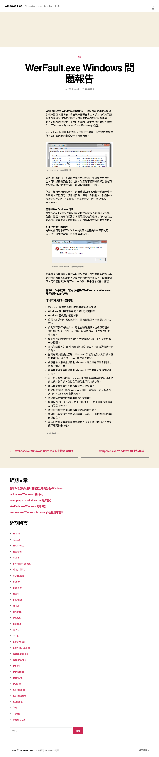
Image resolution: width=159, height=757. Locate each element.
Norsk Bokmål (20, 653)
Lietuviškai (19, 641)
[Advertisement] (79, 29)
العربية (16, 539)
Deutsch (17, 587)
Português (18, 671)
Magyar (17, 617)
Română (17, 677)
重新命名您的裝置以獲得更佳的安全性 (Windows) (37, 488)
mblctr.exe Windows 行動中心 (26, 494)
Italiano (17, 623)
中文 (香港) (19, 569)
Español (17, 551)
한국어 (16, 635)
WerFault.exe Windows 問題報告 (28, 506)
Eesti (16, 593)
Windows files (13, 5)
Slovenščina (19, 695)
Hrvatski (17, 611)
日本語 (16, 629)
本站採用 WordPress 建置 (47, 750)
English (17, 533)
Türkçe (16, 713)
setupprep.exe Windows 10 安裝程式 (30, 500)
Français (17, 599)
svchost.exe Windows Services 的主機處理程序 (36, 512)
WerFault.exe (54, 433)
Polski (16, 665)
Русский (17, 683)
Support (75, 89)
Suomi (16, 557)
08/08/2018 (89, 89)
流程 (79, 57)
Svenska (18, 701)
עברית (16, 605)
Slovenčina (19, 689)
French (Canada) (22, 563)
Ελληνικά (19, 545)
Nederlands (19, 659)
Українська (19, 719)
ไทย (15, 707)
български (19, 575)
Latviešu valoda (21, 647)
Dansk (16, 581)
